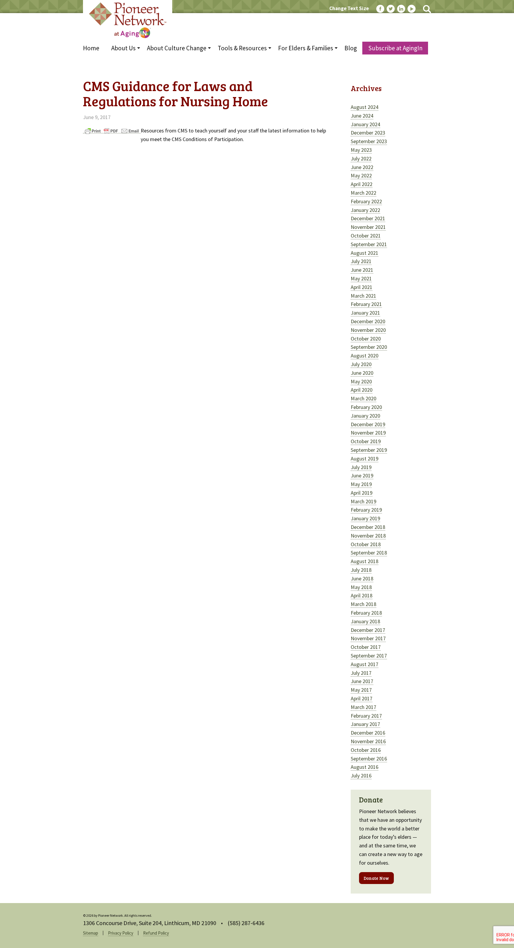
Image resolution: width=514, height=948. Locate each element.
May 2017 (361, 689)
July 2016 (361, 775)
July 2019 (361, 467)
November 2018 (368, 535)
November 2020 (368, 330)
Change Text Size (349, 8)
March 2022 (363, 192)
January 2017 (365, 724)
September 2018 (369, 552)
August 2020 (364, 355)
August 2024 (364, 107)
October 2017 (366, 647)
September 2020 (369, 346)
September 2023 (369, 141)
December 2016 (368, 732)
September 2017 (369, 655)
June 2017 (362, 681)
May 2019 (361, 484)
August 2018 (364, 561)
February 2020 (366, 407)
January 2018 (365, 621)
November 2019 (368, 432)
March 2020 (363, 398)
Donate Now (376, 878)
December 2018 (368, 527)
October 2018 (366, 544)
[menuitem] (94, 48)
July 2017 (361, 672)
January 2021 (365, 312)
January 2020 (365, 415)
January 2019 (365, 518)
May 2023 (361, 149)
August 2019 (364, 458)
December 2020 (368, 321)
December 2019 (368, 424)
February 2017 (366, 715)
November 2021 (368, 227)
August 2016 (364, 766)
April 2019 (361, 492)
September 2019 (369, 449)
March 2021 (363, 295)
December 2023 (368, 132)
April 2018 (361, 595)
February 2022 (366, 201)
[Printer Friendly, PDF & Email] (112, 130)
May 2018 (361, 587)
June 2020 (362, 372)
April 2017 (361, 698)
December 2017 (368, 630)
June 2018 (362, 578)
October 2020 (366, 338)
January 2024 (365, 124)
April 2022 (361, 184)
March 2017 (363, 707)
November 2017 (368, 638)
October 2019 (366, 441)
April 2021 (361, 287)
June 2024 (362, 115)
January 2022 (365, 210)
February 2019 (366, 509)
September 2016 (369, 758)
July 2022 (361, 158)
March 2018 (363, 604)
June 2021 (362, 269)
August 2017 (364, 664)
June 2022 (362, 167)
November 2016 (368, 741)
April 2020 (361, 389)
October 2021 (366, 235)
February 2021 (366, 304)
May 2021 (361, 278)
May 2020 (361, 381)
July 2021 (361, 261)
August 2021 (364, 252)
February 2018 (366, 612)
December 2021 (368, 218)
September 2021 (369, 244)
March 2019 (363, 501)
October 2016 (366, 749)
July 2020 (361, 364)
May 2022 (361, 175)
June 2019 (362, 475)
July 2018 (361, 569)
